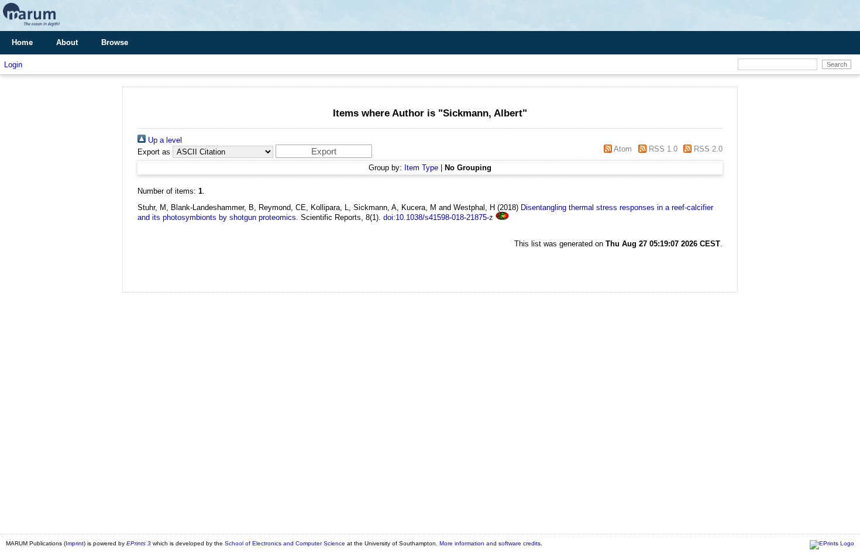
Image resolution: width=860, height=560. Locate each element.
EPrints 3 (138, 543)
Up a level (164, 140)
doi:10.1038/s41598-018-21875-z (438, 217)
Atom (622, 149)
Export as (153, 151)
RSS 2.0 (707, 149)
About (67, 42)
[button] (324, 151)
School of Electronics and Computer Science (285, 543)
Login (13, 64)
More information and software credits (490, 543)
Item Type (421, 167)
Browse (114, 42)
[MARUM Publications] (31, 26)
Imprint (75, 543)
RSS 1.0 (661, 149)
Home (22, 42)
